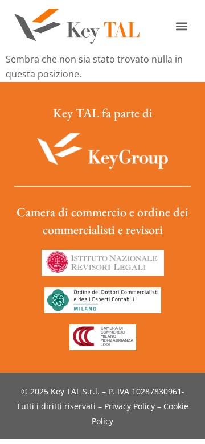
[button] (181, 26)
